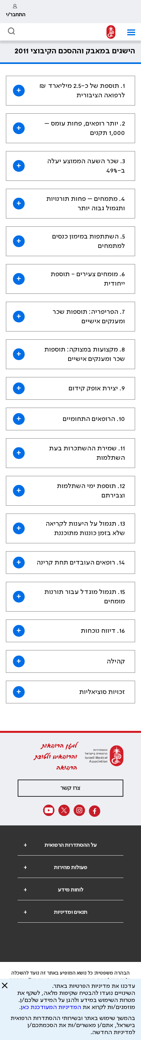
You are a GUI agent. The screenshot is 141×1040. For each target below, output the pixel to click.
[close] (4, 988)
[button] (128, 32)
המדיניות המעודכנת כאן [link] (51, 1007)
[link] (15, 11)
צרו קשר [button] (70, 788)
